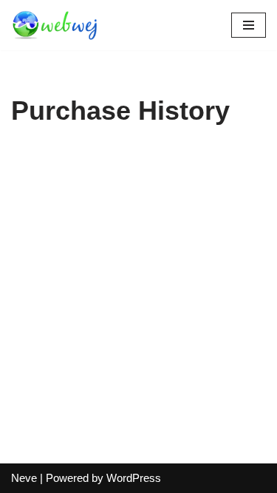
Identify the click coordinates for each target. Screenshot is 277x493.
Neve (24, 478)
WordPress (133, 478)
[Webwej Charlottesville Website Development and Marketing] (55, 25)
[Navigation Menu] (248, 25)
